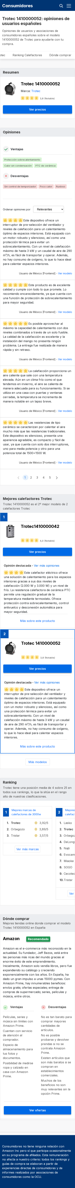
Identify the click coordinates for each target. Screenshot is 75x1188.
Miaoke (69, 861)
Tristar (15, 835)
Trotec (35, 91)
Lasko (68, 823)
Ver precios (37, 109)
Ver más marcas (27, 849)
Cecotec (69, 873)
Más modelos (37, 762)
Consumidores (17, 5)
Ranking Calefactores (27, 55)
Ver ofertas (37, 1110)
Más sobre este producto (37, 621)
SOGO (68, 867)
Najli (67, 848)
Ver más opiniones (46, 565)
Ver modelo (65, 273)
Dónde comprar (60, 55)
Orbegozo (18, 829)
